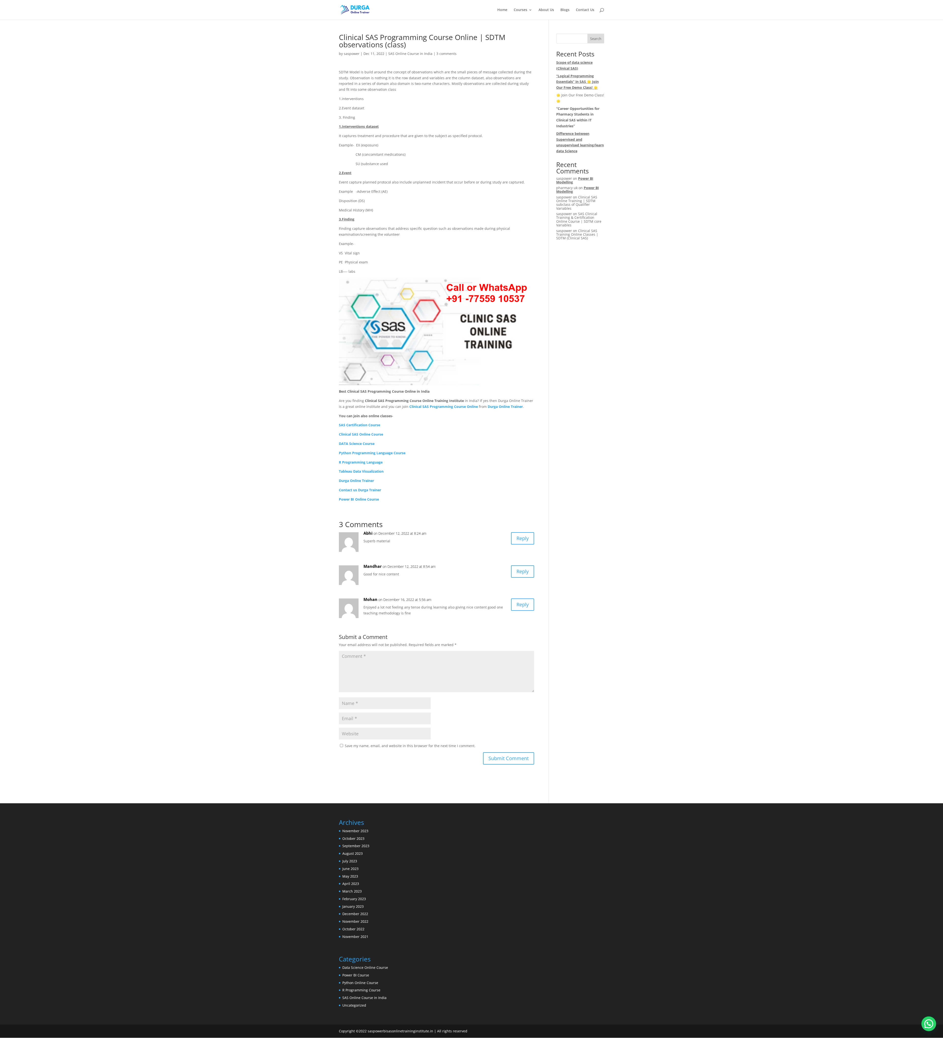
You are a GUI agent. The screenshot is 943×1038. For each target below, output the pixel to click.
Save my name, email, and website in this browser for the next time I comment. (410, 745)
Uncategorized (354, 1005)
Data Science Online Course (365, 967)
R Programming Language (361, 462)
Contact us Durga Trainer (360, 490)
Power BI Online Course (359, 499)
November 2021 (355, 936)
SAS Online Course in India (410, 53)
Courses (520, 10)
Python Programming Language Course (372, 453)
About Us (546, 10)
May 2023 (350, 876)
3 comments (446, 53)
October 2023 (353, 838)
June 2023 (350, 868)
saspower (352, 53)
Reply (522, 538)
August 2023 (352, 853)
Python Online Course (360, 982)
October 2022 (353, 929)
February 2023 (354, 898)
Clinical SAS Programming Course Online (443, 406)
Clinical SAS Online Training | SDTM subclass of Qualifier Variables (576, 203)
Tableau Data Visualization (361, 471)
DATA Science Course (356, 443)
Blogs (564, 10)
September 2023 (355, 845)
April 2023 (350, 883)
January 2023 (353, 906)
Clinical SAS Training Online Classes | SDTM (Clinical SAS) (577, 234)
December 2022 (355, 913)
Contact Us (585, 10)
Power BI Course (355, 975)
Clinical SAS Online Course (361, 434)
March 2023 (352, 891)
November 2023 (355, 831)
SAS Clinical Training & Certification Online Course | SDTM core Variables (578, 219)
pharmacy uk (567, 187)
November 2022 (355, 921)
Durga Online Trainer (505, 406)
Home (502, 10)
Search (595, 38)
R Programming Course (361, 990)
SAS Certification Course (359, 425)
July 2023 (349, 861)
